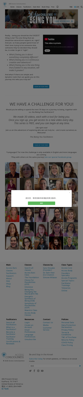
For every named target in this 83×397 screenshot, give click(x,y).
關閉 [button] (41, 203)
